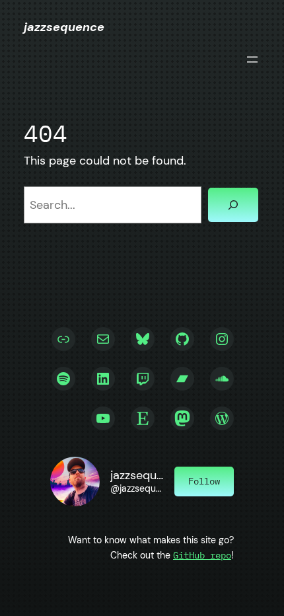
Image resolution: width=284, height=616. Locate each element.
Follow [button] (204, 481)
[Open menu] (252, 59)
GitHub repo (202, 555)
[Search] (233, 205)
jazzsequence (64, 27)
